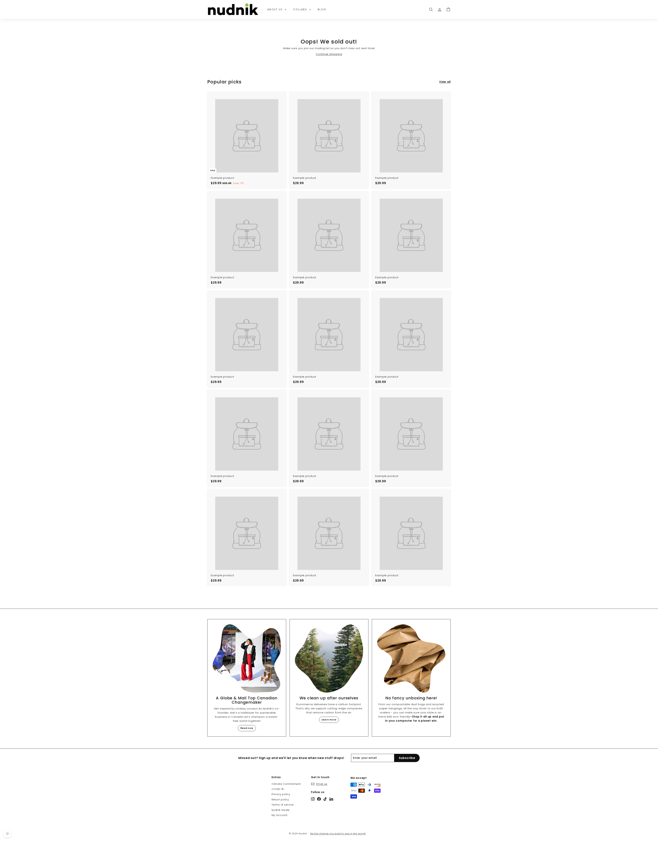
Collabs (300, 9)
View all (445, 82)
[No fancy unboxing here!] (411, 658)
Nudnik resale (281, 810)
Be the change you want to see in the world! (338, 833)
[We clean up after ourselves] (329, 658)
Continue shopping (329, 54)
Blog (322, 9)
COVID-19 (278, 789)
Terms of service (283, 804)
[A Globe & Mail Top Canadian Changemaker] (247, 658)
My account (280, 815)
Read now (246, 728)
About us (275, 9)
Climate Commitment (286, 784)
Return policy (280, 799)
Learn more (329, 719)
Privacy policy (281, 794)
